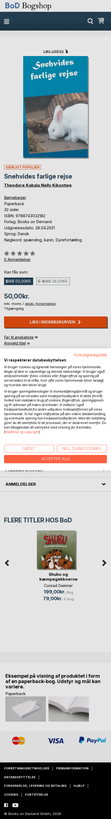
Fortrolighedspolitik (90, 355)
